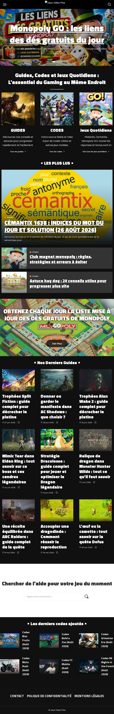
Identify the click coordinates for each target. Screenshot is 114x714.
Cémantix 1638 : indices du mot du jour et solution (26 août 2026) (54, 226)
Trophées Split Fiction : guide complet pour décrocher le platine (16, 406)
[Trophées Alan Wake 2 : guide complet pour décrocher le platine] (95, 380)
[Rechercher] (109, 4)
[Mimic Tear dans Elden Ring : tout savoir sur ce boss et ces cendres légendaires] (18, 440)
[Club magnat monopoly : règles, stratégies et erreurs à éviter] (14, 258)
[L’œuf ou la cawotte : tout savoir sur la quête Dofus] (95, 510)
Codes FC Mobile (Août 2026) (67, 666)
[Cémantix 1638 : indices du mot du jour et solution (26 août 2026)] (57, 207)
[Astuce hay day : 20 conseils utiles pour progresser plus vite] (14, 282)
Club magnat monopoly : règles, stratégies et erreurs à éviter (61, 259)
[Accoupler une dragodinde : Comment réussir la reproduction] (57, 510)
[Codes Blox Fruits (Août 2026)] (9, 640)
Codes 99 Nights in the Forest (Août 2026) (107, 666)
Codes (68, 20)
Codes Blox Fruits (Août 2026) (26, 640)
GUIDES (18, 130)
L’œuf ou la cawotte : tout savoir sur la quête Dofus (93, 534)
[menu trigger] (6, 4)
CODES (57, 130)
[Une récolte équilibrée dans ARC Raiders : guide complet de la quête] (18, 510)
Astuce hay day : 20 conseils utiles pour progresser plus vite (68, 283)
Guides (10, 217)
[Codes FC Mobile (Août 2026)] (49, 666)
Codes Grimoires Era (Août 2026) (107, 640)
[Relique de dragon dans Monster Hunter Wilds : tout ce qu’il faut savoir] (95, 440)
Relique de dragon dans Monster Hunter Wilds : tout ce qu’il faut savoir (94, 466)
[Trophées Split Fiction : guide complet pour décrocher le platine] (18, 380)
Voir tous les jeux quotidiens (95, 151)
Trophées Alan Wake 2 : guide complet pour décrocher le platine (93, 406)
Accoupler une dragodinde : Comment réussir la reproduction (55, 536)
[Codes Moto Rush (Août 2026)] (9, 666)
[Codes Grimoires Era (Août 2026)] (88, 640)
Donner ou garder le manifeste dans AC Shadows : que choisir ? (56, 406)
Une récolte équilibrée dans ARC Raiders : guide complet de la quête (17, 536)
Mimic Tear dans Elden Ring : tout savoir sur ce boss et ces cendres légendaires (18, 469)
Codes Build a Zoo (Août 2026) (67, 640)
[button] (54, 61)
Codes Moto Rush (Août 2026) (26, 666)
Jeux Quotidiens (53, 20)
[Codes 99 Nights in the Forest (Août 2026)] (88, 666)
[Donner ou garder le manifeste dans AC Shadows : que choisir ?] (57, 380)
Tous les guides (16, 151)
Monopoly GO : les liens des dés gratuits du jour (57, 33)
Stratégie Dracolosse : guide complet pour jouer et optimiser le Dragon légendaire (55, 471)
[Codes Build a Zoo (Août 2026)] (49, 640)
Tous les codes (55, 151)
